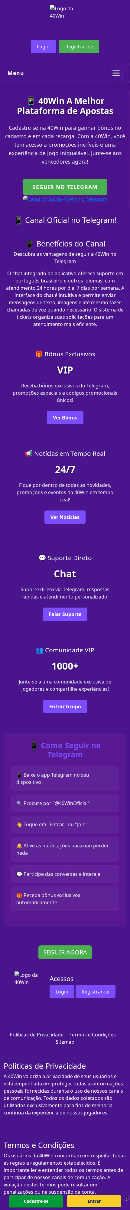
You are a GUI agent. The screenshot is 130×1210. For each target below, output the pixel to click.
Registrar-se (79, 46)
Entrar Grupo (65, 706)
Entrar (94, 1201)
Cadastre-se (36, 1201)
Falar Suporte (65, 614)
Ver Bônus (65, 417)
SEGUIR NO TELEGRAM (65, 187)
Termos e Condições (93, 1034)
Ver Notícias (65, 517)
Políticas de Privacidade (36, 1034)
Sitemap (65, 1042)
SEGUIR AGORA (65, 952)
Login (43, 46)
